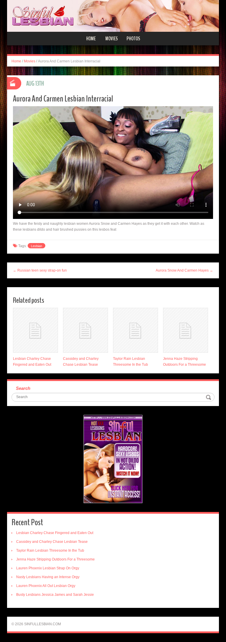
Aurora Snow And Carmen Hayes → (184, 270)
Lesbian (36, 246)
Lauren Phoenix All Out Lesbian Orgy (45, 586)
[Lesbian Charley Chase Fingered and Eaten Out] (35, 330)
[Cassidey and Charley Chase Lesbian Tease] (85, 330)
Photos (133, 38)
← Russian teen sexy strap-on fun (40, 270)
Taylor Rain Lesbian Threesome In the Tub (50, 550)
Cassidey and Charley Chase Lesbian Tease (52, 542)
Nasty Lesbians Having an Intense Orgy (47, 577)
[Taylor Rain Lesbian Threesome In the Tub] (135, 330)
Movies (111, 38)
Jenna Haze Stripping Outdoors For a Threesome (55, 559)
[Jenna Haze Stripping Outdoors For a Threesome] (185, 330)
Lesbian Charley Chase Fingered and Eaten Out (54, 533)
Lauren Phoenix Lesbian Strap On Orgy (47, 568)
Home (91, 38)
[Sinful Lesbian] (113, 16)
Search (23, 388)
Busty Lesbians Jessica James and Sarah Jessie (55, 595)
